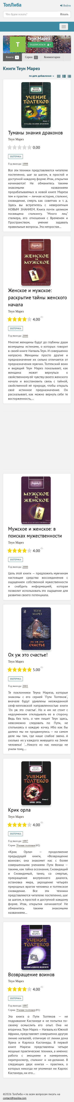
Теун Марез (39, 38)
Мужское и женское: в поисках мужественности (35, 532)
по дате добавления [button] (40, 76)
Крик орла (19, 810)
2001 (25, 686)
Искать (64, 14)
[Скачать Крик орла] (36, 782)
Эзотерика (15, 156)
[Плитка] (58, 76)
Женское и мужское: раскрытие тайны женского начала (37, 297)
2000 (25, 335)
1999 (25, 163)
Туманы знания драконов (35, 132)
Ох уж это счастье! (28, 655)
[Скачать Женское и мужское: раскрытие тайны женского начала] (36, 262)
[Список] (64, 76)
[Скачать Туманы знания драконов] (36, 104)
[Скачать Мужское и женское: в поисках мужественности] (36, 500)
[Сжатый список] (69, 76)
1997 (25, 840)
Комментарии (52, 57)
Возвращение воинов (31, 974)
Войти (67, 5)
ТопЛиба (12, 5)
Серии (31, 57)
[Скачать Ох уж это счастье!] (36, 628)
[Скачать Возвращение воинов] (36, 947)
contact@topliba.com (14, 1098)
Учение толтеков (25, 845)
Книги (12, 57)
